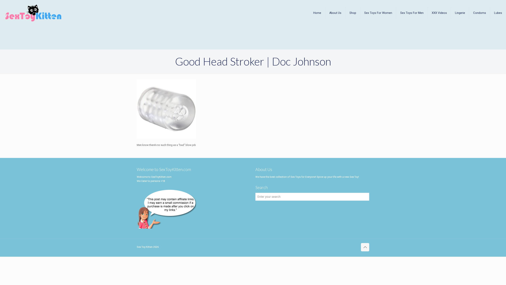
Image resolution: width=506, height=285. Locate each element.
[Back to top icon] (365, 247)
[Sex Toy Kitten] (33, 13)
